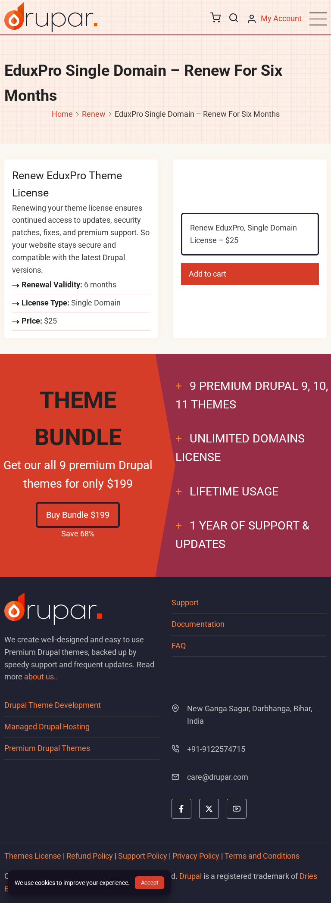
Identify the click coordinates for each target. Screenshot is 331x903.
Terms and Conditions (262, 855)
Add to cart (207, 273)
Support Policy (142, 855)
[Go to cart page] (215, 18)
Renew (94, 113)
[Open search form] (233, 18)
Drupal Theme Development (52, 705)
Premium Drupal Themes (47, 748)
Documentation (198, 624)
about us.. (41, 676)
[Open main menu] (318, 18)
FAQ (179, 645)
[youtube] (236, 808)
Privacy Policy (195, 855)
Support (185, 602)
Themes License (32, 855)
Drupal (190, 876)
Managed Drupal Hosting (47, 726)
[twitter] (209, 808)
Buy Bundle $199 (77, 515)
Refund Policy (89, 855)
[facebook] (181, 808)
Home (62, 113)
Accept (149, 882)
